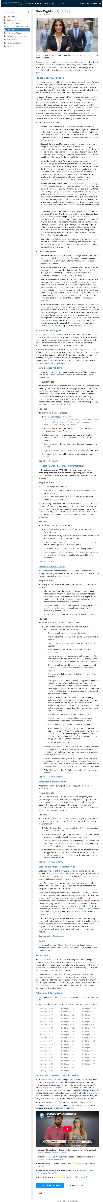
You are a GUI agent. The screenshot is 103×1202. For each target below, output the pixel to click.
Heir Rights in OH (67, 1070)
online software (55, 1079)
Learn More (76, 1185)
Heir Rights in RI (87, 1025)
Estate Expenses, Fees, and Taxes (83, 107)
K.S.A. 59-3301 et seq (52, 776)
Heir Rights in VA (88, 1044)
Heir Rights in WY (88, 1064)
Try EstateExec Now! (50, 1185)
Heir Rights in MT (67, 1041)
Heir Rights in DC (46, 1034)
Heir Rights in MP (67, 1034)
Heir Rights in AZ (46, 1021)
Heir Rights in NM (67, 1060)
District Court (63, 945)
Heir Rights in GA (46, 1044)
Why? (42, 1192)
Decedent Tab (45, 950)
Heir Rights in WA (88, 1054)
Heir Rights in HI (46, 1051)
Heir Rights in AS (46, 1018)
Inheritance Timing (68, 191)
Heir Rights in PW (88, 1021)
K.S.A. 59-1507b (49, 461)
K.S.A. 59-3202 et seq (52, 861)
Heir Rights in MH (67, 1021)
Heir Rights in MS (67, 1038)
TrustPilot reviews (78, 1177)
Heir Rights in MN (67, 1028)
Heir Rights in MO (67, 1031)
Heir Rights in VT (88, 1051)
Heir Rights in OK (88, 1008)
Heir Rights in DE (46, 1038)
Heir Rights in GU (46, 1047)
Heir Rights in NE (67, 1051)
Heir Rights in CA (46, 1025)
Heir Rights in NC (67, 1044)
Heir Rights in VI (87, 1047)
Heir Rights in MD (67, 1015)
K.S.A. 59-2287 (49, 561)
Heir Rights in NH (67, 1054)
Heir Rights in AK (46, 1008)
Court (43, 235)
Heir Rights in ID (46, 1057)
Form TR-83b (81, 450)
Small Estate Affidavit (60, 417)
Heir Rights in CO (46, 1028)
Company (62, 3)
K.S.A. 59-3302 (71, 629)
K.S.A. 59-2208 (67, 754)
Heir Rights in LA (67, 1008)
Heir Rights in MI (67, 1025)
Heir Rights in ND (67, 1047)
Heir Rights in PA (88, 1015)
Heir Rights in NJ (66, 1057)
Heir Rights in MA (67, 1011)
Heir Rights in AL (46, 1011)
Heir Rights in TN (88, 1034)
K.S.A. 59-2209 (81, 749)
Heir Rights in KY (46, 1070)
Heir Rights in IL (46, 1060)
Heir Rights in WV (88, 1060)
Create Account (91, 3)
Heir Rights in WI (88, 1057)
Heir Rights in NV (67, 1064)
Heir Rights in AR (46, 1015)
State (64, 11)
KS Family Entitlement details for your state (70, 179)
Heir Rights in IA (46, 1054)
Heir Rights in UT (88, 1041)
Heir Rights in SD (88, 1031)
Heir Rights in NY (67, 1067)
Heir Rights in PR (88, 1018)
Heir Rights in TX (88, 1038)
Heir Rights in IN (46, 1064)
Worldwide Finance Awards (53, 1152)
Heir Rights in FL (46, 1041)
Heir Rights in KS (46, 1067)
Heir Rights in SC (88, 1028)
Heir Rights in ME (67, 1018)
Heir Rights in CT (46, 1031)
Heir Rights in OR (88, 1011)
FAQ (54, 3)
